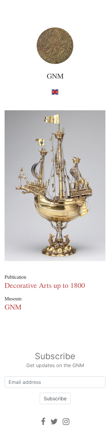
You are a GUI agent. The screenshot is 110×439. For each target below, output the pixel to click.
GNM (55, 76)
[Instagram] (66, 421)
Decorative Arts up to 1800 (45, 285)
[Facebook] (43, 421)
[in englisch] (55, 91)
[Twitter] (54, 421)
